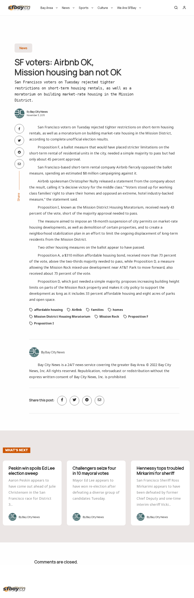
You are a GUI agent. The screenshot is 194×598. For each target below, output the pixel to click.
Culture (103, 8)
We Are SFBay (126, 8)
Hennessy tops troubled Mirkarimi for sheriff (160, 470)
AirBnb (77, 310)
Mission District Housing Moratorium (62, 316)
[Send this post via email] (19, 164)
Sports (83, 8)
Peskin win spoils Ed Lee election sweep (32, 470)
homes (118, 310)
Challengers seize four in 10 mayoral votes (94, 470)
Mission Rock (109, 316)
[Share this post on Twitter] (19, 140)
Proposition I (44, 323)
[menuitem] (48, 9)
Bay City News (39, 111)
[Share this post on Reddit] (19, 152)
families (97, 310)
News (66, 8)
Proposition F (138, 316)
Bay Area (47, 8)
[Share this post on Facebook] (19, 128)
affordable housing (48, 310)
